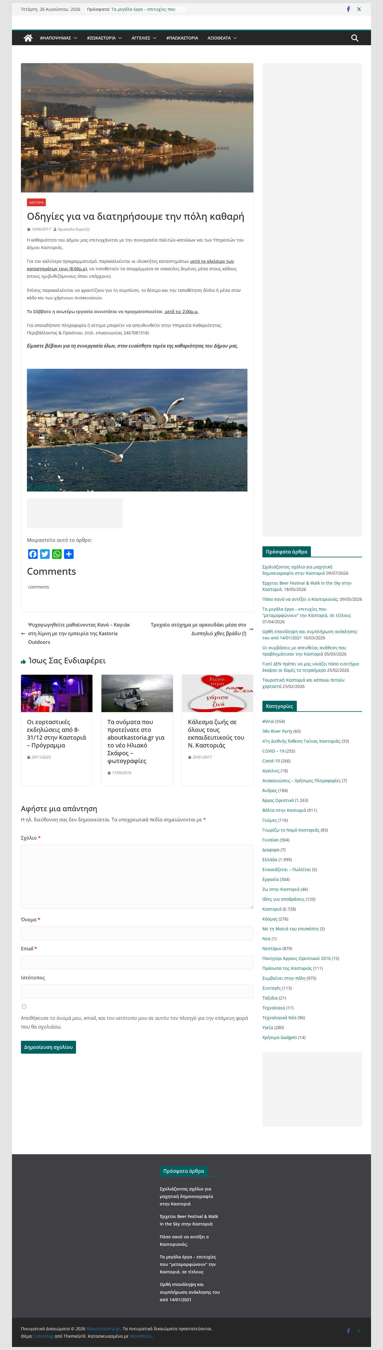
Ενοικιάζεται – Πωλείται (286, 869)
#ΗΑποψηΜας (55, 38)
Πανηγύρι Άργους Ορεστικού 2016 (296, 958)
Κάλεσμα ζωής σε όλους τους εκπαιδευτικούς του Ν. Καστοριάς (216, 733)
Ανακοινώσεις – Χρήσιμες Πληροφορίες (301, 780)
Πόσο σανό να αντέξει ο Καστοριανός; (300, 599)
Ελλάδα (269, 859)
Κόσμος (269, 919)
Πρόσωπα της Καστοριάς (287, 968)
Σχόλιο (31, 838)
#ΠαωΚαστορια (182, 38)
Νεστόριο (271, 948)
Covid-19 (271, 761)
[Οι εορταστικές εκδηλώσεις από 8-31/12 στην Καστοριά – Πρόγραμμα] (56, 679)
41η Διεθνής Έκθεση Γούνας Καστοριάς (301, 741)
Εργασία (270, 879)
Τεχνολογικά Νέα (279, 1017)
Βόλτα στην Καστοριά (284, 810)
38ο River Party (277, 731)
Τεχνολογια (273, 1008)
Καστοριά (36, 202)
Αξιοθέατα (219, 38)
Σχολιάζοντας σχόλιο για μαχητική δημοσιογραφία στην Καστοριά (186, 1196)
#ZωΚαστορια (101, 38)
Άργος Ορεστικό (278, 800)
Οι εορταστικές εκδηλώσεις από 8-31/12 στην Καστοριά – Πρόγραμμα (56, 733)
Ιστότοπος (33, 977)
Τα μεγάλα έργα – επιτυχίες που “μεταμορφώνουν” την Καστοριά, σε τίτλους (188, 1264)
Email (29, 948)
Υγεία (267, 1027)
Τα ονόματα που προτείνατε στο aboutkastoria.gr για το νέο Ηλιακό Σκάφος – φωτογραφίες (135, 741)
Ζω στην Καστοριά (281, 889)
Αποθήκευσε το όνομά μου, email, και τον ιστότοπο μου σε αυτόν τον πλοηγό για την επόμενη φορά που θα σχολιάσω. (134, 1022)
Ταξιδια (270, 998)
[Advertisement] (75, 513)
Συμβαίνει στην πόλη (284, 978)
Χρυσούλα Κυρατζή (73, 229)
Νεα (266, 938)
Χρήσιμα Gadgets (279, 1037)
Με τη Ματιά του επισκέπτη (290, 929)
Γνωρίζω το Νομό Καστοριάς (291, 830)
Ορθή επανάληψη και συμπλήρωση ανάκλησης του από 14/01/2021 (190, 1291)
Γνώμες (269, 820)
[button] (74, 38)
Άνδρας (269, 790)
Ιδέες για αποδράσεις (283, 899)
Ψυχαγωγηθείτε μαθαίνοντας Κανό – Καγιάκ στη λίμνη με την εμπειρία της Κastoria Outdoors (79, 633)
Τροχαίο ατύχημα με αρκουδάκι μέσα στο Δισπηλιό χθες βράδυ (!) (198, 629)
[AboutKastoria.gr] (28, 38)
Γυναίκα (270, 840)
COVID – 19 (273, 751)
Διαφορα (270, 850)
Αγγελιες (141, 38)
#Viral (268, 721)
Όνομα (30, 919)
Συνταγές (271, 988)
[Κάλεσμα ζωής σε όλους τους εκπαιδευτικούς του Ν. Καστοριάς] (217, 679)
